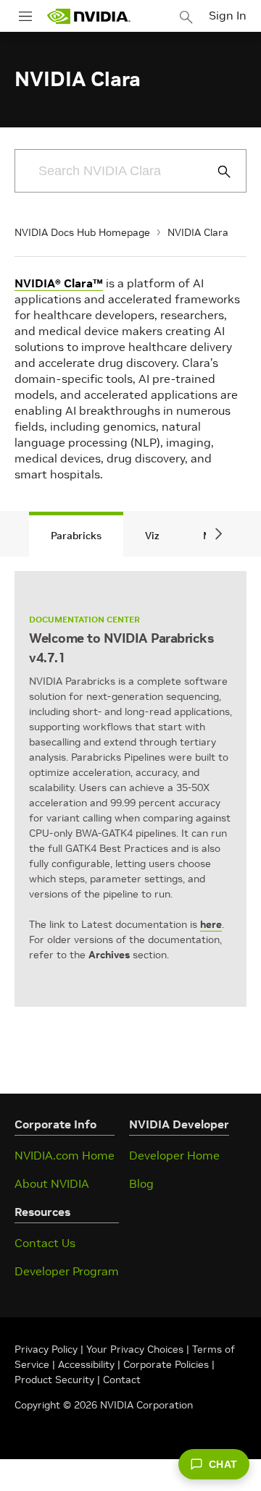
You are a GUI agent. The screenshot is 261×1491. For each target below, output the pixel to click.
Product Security (54, 1379)
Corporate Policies (166, 1364)
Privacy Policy (47, 1349)
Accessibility (86, 1364)
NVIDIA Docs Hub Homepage (82, 232)
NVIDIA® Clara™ (58, 283)
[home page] (88, 16)
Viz (152, 535)
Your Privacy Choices (134, 1349)
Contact (122, 1379)
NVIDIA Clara (197, 232)
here (211, 924)
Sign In (227, 15)
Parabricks (76, 535)
